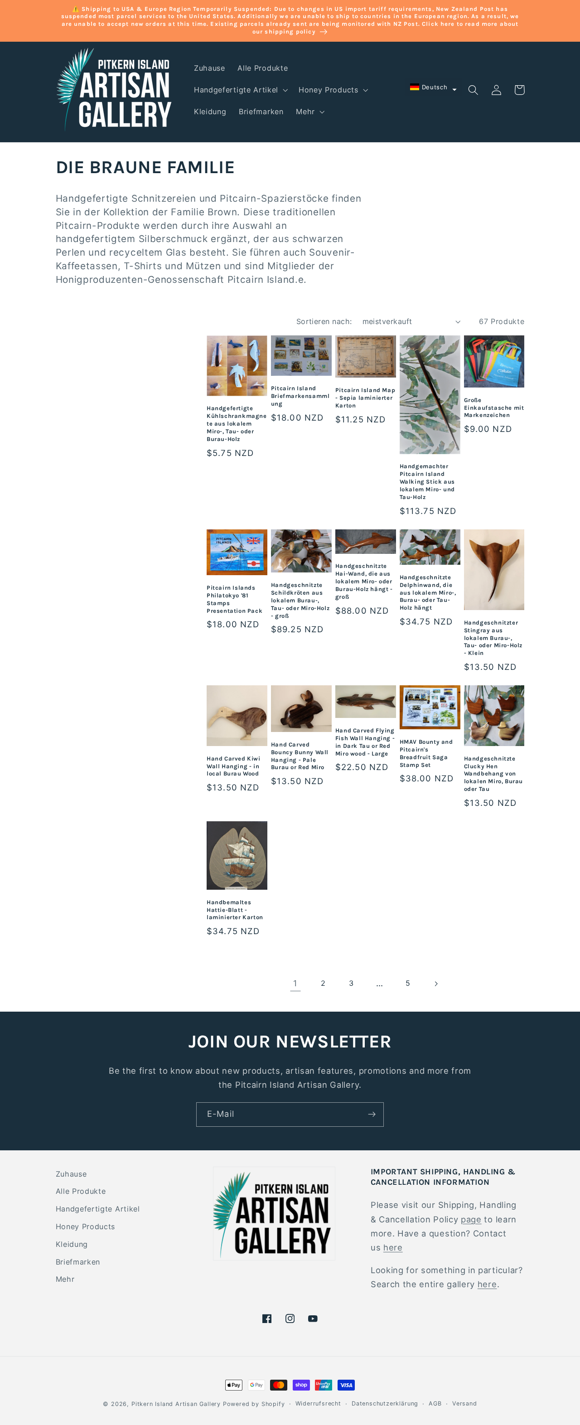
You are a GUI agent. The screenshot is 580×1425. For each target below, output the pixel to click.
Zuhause (71, 1173)
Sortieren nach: (324, 321)
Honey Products (86, 1226)
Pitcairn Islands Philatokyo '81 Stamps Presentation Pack (234, 599)
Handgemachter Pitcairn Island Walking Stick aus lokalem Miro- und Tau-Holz (427, 481)
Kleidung (72, 1244)
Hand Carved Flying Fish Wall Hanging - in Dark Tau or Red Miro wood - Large (365, 742)
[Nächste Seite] (436, 983)
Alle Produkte (81, 1191)
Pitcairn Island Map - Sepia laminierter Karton (365, 398)
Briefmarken (78, 1261)
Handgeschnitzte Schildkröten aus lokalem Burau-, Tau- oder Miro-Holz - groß (300, 600)
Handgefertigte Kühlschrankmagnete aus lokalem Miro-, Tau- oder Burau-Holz (237, 423)
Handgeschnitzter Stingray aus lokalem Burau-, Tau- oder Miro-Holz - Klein (493, 638)
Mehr (65, 1279)
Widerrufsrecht (318, 1403)
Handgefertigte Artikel (98, 1208)
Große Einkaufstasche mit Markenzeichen (494, 408)
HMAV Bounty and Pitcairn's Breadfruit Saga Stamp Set (426, 753)
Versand (464, 1403)
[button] (240, 90)
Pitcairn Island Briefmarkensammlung (300, 396)
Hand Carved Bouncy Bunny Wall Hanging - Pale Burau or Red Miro (300, 756)
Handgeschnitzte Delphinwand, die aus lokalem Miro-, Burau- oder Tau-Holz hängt (428, 592)
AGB (435, 1403)
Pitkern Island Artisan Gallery (176, 1404)
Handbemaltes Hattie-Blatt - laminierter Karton (235, 910)
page (471, 1219)
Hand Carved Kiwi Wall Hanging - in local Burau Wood (234, 766)
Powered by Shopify (254, 1404)
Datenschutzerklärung (385, 1403)
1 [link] (295, 983)
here (393, 1247)
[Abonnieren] (371, 1114)
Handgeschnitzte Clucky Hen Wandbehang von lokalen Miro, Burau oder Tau (493, 774)
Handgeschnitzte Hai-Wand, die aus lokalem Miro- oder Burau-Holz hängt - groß (364, 581)
